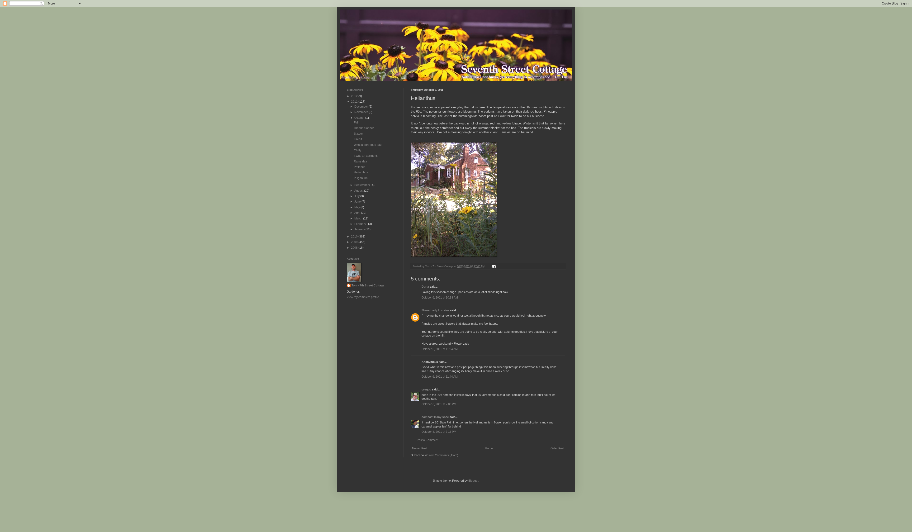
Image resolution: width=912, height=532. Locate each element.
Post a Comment (427, 440)
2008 (354, 247)
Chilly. (358, 150)
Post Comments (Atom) (443, 455)
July (357, 196)
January (360, 229)
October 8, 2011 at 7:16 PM (439, 431)
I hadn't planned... (365, 128)
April (357, 212)
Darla (425, 286)
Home (489, 448)
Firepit (358, 139)
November (361, 112)
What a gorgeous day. (368, 145)
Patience (359, 167)
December (361, 106)
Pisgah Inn (361, 178)
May (357, 207)
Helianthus (361, 172)
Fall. (356, 122)
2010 (354, 236)
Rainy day (360, 161)
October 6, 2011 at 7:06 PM (439, 404)
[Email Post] (493, 266)
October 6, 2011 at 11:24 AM (440, 349)
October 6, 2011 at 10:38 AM (440, 297)
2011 (354, 101)
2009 (354, 242)
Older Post (557, 448)
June (357, 201)
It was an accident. (366, 155)
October (359, 117)
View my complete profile (363, 297)
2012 (354, 96)
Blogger (473, 480)
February (360, 224)
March (358, 218)
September (361, 185)
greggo (426, 389)
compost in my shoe (435, 417)
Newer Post (419, 448)
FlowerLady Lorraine (435, 310)
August (359, 190)
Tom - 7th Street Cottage (368, 285)
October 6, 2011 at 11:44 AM (440, 376)
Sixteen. (359, 133)
